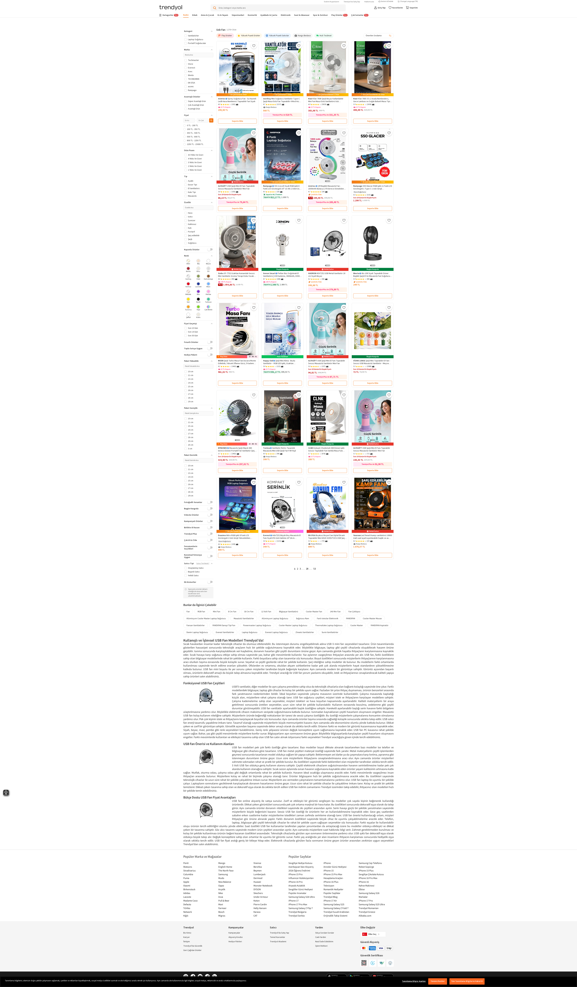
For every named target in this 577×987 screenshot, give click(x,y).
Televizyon (329, 885)
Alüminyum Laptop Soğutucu (275, 618)
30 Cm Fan (248, 611)
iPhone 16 (364, 881)
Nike (220, 893)
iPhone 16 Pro (295, 881)
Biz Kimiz (187, 932)
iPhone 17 (293, 900)
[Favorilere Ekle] (254, 46)
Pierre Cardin (260, 904)
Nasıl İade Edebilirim (324, 941)
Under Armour (260, 896)
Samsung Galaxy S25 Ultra (372, 904)
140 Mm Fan (335, 611)
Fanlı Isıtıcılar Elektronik (327, 618)
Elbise (362, 889)
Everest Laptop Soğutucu (276, 632)
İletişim (186, 941)
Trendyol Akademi (278, 941)
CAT (255, 915)
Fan (188, 611)
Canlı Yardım (320, 937)
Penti (186, 862)
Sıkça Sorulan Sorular (324, 932)
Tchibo (186, 908)
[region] (288, 981)
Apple (186, 881)
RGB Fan (201, 611)
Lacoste (187, 896)
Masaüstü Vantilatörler (244, 618)
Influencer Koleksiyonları (301, 878)
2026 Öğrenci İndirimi (299, 870)
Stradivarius (189, 870)
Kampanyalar (234, 932)
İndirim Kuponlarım (331, 1)
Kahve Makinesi (366, 885)
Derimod (257, 878)
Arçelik (221, 889)
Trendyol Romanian (369, 908)
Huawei (257, 881)
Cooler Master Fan (314, 611)
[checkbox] (188, 262)
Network (187, 911)
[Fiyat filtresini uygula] (211, 120)
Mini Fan (216, 611)
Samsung (223, 874)
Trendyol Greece (367, 911)
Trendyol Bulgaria (297, 911)
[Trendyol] (170, 8)
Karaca (256, 911)
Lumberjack (259, 874)
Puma (186, 878)
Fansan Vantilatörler (195, 625)
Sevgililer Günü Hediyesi (300, 889)
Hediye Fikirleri (235, 941)
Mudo (221, 878)
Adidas (186, 893)
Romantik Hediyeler (333, 889)
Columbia (188, 874)
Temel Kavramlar (277, 937)
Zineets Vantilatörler (305, 632)
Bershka (257, 866)
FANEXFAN (350, 618)
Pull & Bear (223, 900)
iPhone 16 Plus (331, 881)
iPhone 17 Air (330, 900)
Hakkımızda (369, 1)
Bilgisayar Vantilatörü (288, 611)
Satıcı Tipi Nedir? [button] (202, 563)
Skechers (258, 893)
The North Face (226, 870)
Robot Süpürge (366, 866)
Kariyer (186, 937)
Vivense (257, 862)
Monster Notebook (262, 885)
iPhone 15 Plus (366, 870)
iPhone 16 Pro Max (368, 878)
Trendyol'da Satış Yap (352, 1)
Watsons (187, 866)
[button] (198, 31)
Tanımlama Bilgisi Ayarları (414, 981)
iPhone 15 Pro (295, 874)
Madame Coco (190, 900)
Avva (220, 896)
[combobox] (379, 35)
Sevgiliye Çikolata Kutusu (371, 874)
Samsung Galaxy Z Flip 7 (300, 908)
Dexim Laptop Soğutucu (197, 632)
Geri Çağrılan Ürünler (192, 950)
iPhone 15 (329, 870)
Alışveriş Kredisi (236, 937)
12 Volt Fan (266, 611)
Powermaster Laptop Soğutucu (257, 625)
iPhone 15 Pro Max (333, 874)
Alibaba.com (365, 915)
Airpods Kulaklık (296, 885)
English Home (225, 866)
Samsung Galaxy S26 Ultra (301, 896)
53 (314, 568)
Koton (256, 900)
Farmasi (222, 908)
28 (307, 568)
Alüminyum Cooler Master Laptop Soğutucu (206, 618)
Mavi (220, 904)
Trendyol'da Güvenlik (192, 945)
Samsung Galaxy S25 (334, 904)
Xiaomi (186, 885)
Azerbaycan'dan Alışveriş (301, 866)
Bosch (221, 911)
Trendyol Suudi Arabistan (336, 911)
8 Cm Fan (232, 611)
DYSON (257, 889)
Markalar (363, 896)
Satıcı (273, 927)
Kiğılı (185, 915)
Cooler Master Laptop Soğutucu (293, 625)
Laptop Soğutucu (249, 632)
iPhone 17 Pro (366, 900)
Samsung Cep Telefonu (370, 862)
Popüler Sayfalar (332, 893)
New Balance (224, 881)
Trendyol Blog (330, 896)
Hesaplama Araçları (333, 878)
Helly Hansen (260, 908)
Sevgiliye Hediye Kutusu (300, 862)
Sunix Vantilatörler (330, 632)
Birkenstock (189, 889)
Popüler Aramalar (297, 893)
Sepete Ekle (237, 121)
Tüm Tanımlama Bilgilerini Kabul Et (467, 981)
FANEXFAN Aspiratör (379, 625)
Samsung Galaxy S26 (369, 893)
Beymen (257, 870)
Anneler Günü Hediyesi (335, 866)
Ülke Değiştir (367, 927)
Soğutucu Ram (302, 618)
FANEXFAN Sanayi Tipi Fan (223, 625)
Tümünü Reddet (437, 981)
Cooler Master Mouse (372, 618)
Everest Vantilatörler (225, 632)
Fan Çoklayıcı (354, 611)
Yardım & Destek (387, 1)
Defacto (187, 904)
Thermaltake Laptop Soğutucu (329, 625)
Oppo (221, 885)
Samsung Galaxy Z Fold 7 (336, 908)
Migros (221, 915)
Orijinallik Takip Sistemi (335, 915)
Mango (221, 862)
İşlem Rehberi (321, 945)
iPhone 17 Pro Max (297, 904)
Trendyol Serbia (296, 915)
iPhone (327, 862)
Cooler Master (356, 625)
